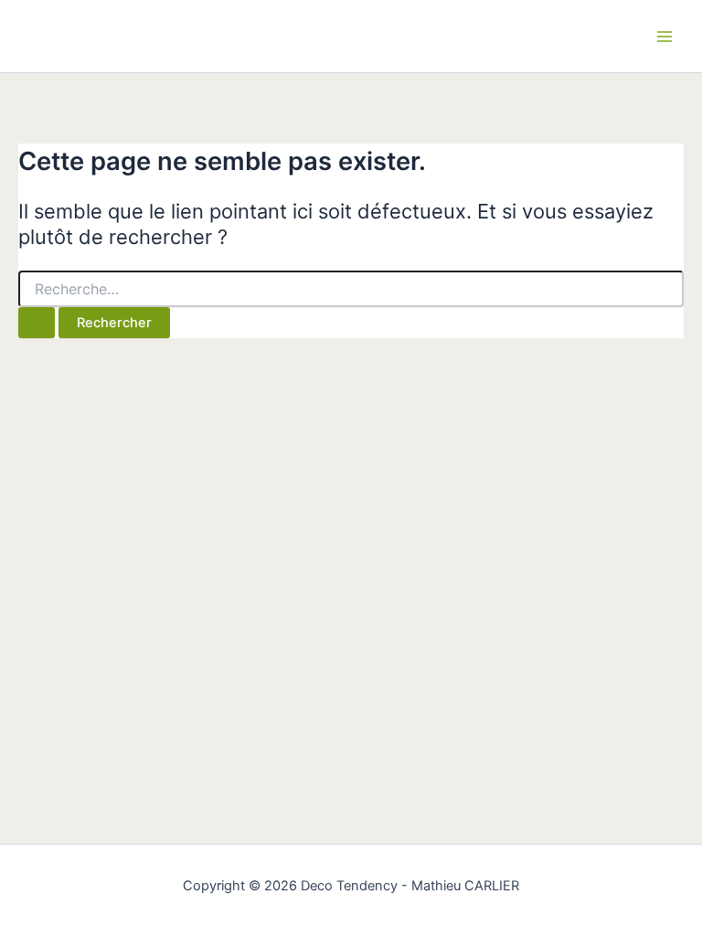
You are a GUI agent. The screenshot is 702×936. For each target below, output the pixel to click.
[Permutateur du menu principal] (664, 36)
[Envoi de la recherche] (36, 323)
